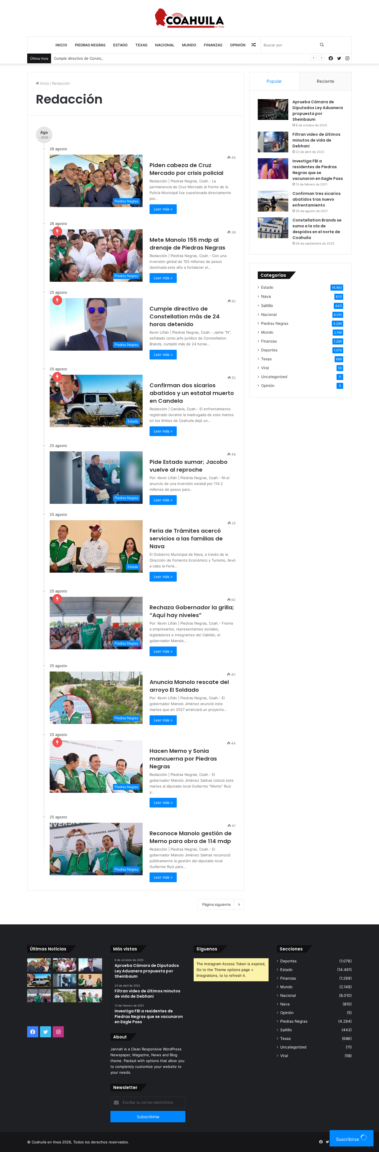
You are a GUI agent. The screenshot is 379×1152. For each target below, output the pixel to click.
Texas (141, 45)
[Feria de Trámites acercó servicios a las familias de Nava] (90, 980)
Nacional (164, 45)
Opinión (238, 45)
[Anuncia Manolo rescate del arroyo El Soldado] (65, 995)
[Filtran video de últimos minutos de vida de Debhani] (273, 142)
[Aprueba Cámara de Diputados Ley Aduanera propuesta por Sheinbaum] (273, 109)
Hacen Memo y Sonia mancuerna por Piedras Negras (183, 758)
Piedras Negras (90, 45)
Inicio (61, 45)
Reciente (325, 81)
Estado (120, 45)
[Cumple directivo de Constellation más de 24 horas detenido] (90, 965)
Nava (266, 296)
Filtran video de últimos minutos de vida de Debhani (316, 140)
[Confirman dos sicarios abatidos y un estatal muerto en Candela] (39, 980)
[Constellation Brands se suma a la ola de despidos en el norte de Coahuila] (273, 227)
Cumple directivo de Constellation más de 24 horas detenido (106, 58)
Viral (265, 368)
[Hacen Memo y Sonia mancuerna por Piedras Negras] (90, 995)
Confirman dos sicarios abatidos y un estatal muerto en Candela (192, 393)
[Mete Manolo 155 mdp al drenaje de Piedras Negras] (65, 965)
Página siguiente (216, 904)
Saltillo (267, 305)
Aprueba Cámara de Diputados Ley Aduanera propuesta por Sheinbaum (317, 110)
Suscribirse (348, 1139)
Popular (274, 81)
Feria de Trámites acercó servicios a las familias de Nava (186, 538)
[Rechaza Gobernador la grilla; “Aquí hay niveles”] (39, 995)
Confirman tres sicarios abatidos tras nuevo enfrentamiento (316, 199)
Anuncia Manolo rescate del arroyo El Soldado (189, 686)
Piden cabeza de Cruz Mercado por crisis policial (186, 169)
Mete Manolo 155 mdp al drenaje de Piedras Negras (187, 243)
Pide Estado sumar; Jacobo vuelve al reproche (189, 466)
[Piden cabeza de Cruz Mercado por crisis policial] (39, 965)
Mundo (189, 45)
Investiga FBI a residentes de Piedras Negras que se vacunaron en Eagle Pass (317, 169)
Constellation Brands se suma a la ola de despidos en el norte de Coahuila (317, 228)
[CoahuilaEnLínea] (189, 18)
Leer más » (163, 209)
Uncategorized (274, 376)
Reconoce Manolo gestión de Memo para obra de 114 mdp (191, 837)
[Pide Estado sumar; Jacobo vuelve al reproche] (65, 980)
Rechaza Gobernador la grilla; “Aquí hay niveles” (192, 611)
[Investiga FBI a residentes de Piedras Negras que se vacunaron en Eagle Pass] (273, 168)
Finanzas (213, 45)
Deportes (269, 350)
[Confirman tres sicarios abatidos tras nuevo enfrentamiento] (273, 201)
